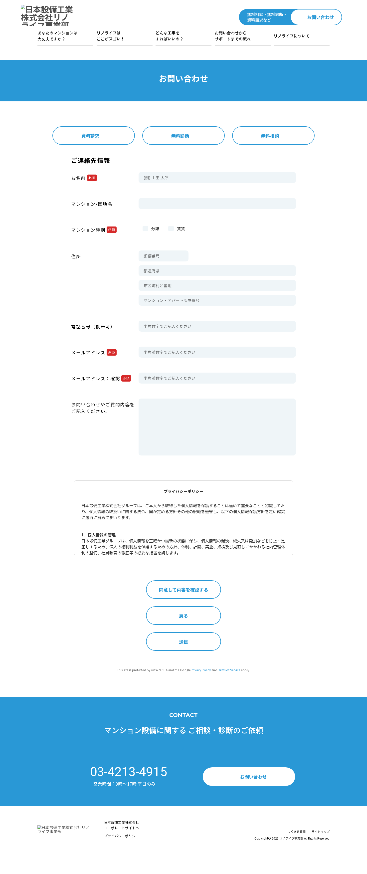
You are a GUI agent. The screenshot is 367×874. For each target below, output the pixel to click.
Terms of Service (228, 670)
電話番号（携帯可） (93, 326)
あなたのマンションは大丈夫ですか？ (57, 36)
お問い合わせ (320, 17)
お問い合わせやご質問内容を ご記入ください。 (103, 407)
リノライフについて (292, 36)
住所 (76, 256)
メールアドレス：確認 (100, 378)
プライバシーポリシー (121, 835)
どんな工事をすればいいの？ (170, 36)
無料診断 (180, 135)
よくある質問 (297, 831)
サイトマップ (321, 831)
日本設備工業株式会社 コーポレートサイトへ (121, 825)
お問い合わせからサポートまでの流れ (233, 36)
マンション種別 (93, 229)
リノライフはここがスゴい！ (111, 36)
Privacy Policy (201, 670)
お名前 (83, 178)
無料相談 (270, 135)
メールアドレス (93, 352)
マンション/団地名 (92, 204)
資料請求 (90, 135)
